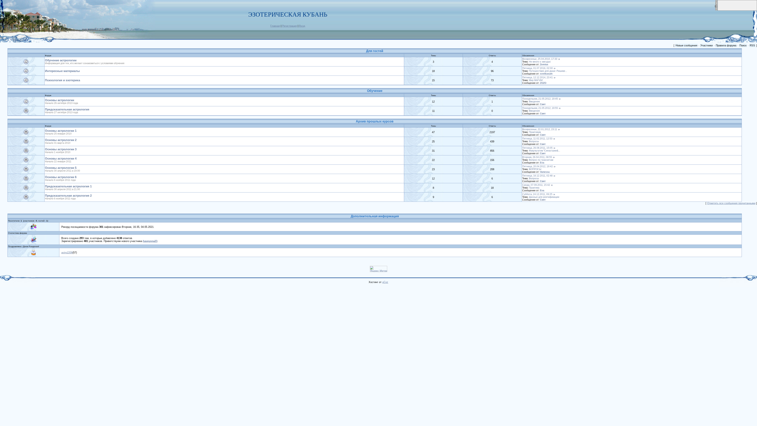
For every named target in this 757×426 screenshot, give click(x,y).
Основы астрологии (59, 100)
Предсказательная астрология (67, 109)
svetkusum (546, 73)
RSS (752, 45)
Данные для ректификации (544, 197)
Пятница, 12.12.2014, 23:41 (537, 77)
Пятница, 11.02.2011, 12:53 (537, 138)
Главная (275, 25)
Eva (542, 162)
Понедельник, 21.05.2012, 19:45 (540, 98)
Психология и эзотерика (62, 80)
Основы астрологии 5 (60, 167)
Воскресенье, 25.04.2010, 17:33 (539, 59)
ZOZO (543, 83)
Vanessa (545, 172)
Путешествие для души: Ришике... (548, 71)
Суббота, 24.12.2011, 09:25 (537, 194)
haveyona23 (150, 241)
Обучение (374, 90)
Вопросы (534, 141)
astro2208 (67, 252)
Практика (534, 187)
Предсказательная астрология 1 (68, 186)
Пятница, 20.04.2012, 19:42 (537, 166)
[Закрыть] (716, 9)
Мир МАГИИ (536, 80)
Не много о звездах (540, 61)
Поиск (743, 45)
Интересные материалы (62, 71)
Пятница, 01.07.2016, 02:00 (537, 68)
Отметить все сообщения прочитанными (731, 203)
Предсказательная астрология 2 (68, 195)
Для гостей (374, 51)
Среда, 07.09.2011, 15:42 (536, 185)
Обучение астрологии (60, 60)
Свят (543, 104)
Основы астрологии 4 (60, 158)
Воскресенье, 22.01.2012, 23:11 (539, 129)
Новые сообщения (686, 45)
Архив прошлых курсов (374, 121)
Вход (302, 25)
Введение (534, 101)
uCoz (385, 282)
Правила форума (726, 45)
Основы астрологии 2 (60, 140)
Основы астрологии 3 (60, 149)
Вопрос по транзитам (541, 160)
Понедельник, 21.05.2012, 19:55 (540, 108)
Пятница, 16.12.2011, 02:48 (537, 175)
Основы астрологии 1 (60, 130)
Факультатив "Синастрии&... (544, 150)
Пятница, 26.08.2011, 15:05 (537, 148)
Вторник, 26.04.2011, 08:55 (537, 157)
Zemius (544, 64)
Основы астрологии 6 (60, 177)
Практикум (535, 132)
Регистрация (289, 25)
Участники (706, 45)
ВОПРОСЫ (535, 169)
